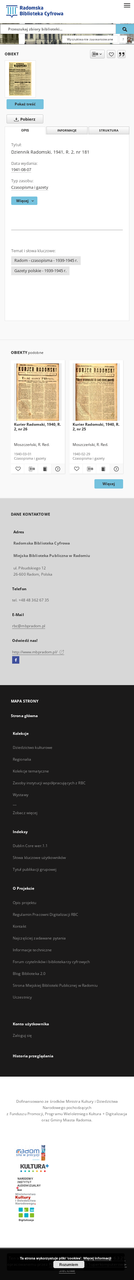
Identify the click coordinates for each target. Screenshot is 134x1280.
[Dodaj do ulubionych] (111, 54)
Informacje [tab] (67, 130)
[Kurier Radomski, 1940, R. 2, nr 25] (96, 392)
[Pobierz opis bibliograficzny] (30, 469)
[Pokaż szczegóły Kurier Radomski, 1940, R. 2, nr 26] (57, 469)
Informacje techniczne (32, 950)
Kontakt (19, 926)
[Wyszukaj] (125, 29)
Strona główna (24, 715)
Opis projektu (24, 902)
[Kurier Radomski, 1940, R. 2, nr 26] (37, 392)
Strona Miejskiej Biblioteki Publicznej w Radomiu (55, 985)
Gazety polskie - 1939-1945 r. (40, 270)
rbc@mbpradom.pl (28, 625)
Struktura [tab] (108, 130)
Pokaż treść (25, 104)
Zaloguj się (22, 1035)
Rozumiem (68, 1264)
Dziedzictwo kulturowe (33, 747)
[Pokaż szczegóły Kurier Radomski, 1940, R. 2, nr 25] (115, 469)
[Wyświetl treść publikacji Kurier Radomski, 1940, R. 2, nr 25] (102, 469)
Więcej (109, 483)
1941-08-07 (21, 169)
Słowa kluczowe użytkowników (39, 857)
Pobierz (27, 119)
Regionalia (22, 759)
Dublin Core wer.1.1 (30, 845)
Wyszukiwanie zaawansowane (90, 39)
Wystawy (20, 794)
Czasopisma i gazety (29, 187)
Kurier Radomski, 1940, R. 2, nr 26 (37, 426)
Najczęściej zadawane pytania (39, 938)
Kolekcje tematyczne (31, 771)
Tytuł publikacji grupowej (34, 869)
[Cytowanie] (121, 54)
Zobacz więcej (25, 812)
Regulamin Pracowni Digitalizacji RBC (45, 914)
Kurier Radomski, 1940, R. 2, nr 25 (96, 426)
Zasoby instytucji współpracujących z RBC (49, 783)
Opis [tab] (25, 130)
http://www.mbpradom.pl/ (35, 652)
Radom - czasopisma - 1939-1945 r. (46, 260)
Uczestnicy (22, 997)
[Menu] (126, 5)
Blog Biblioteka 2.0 (29, 973)
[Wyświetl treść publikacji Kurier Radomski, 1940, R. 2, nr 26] (44, 469)
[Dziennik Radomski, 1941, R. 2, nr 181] (20, 79)
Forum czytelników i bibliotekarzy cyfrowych (51, 961)
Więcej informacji (97, 1258)
